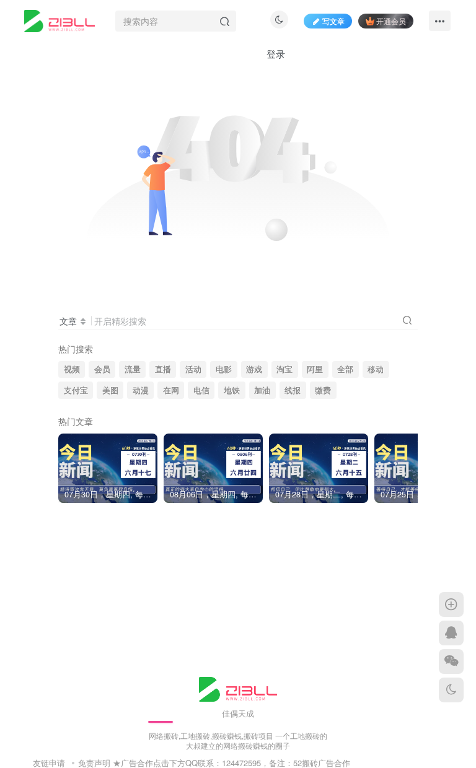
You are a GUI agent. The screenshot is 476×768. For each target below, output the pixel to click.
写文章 (333, 20)
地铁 (232, 390)
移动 (376, 369)
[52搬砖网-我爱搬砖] (238, 688)
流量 (133, 369)
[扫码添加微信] (451, 661)
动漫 (141, 390)
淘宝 (284, 369)
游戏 (254, 369)
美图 (110, 390)
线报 (292, 390)
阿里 (315, 369)
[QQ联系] (451, 633)
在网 (171, 390)
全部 (345, 369)
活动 (193, 369)
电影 (224, 369)
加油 (262, 390)
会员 (102, 369)
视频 (72, 369)
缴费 (323, 390)
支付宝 (76, 390)
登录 (276, 53)
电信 (201, 390)
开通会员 (391, 20)
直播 (163, 369)
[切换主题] (451, 690)
